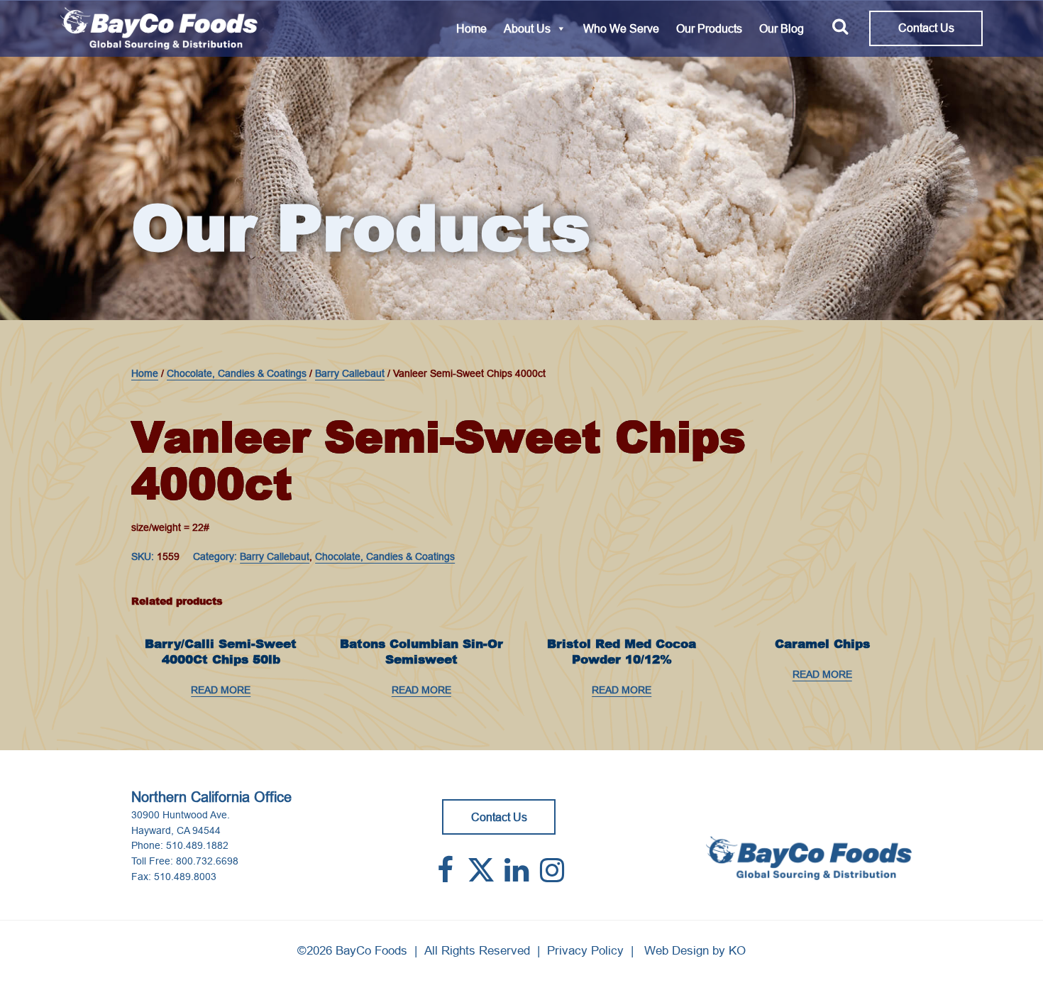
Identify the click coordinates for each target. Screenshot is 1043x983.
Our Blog (781, 28)
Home (471, 28)
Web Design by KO (695, 950)
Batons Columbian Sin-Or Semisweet (421, 651)
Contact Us (926, 27)
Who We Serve (621, 28)
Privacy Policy (585, 950)
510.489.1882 (197, 845)
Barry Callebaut (350, 373)
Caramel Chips (822, 644)
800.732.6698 (207, 861)
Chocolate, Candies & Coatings (237, 373)
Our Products (709, 28)
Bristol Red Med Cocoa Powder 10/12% (621, 651)
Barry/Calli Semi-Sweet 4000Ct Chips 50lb (221, 651)
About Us (527, 28)
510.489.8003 (185, 876)
